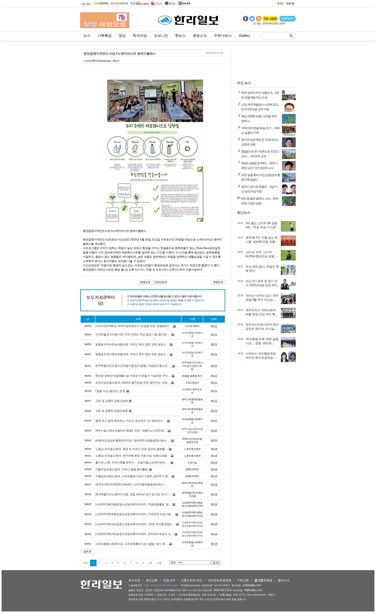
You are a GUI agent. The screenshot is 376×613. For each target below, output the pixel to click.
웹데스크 (283, 580)
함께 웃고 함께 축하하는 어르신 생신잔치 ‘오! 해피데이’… (130, 420)
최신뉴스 (243, 213)
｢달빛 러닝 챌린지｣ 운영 (110, 391)
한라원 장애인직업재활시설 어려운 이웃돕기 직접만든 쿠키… (133, 375)
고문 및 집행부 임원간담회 (111, 400)
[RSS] (258, 20)
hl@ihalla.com (253, 590)
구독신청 (243, 580)
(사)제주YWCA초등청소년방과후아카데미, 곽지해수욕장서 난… (134, 533)
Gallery (244, 36)
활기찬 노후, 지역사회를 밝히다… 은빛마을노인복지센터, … (132, 462)
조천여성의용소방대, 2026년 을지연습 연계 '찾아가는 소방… (132, 382)
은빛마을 (192, 462)
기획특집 (105, 36)
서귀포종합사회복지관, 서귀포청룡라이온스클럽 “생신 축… (131, 543)
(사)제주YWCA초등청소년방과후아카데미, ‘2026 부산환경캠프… (135, 524)
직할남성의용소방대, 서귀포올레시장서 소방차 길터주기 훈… (133, 476)
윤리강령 (152, 580)
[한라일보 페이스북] (245, 20)
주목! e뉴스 (223, 36)
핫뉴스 (180, 36)
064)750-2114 (222, 590)
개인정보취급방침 (219, 580)
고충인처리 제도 (191, 580)
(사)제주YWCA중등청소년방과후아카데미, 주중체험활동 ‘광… (133, 504)
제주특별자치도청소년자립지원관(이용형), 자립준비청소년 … (133, 365)
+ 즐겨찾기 (86, 4)
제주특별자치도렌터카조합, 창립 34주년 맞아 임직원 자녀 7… (133, 494)
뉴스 (86, 36)
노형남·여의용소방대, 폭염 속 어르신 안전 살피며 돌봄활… (131, 448)
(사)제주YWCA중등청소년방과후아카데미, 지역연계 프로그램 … (134, 514)
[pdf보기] (287, 20)
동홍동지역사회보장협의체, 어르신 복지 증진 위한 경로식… (132, 344)
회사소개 (134, 580)
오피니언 (161, 36)
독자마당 (140, 36)
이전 (85, 563)
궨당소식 (200, 36)
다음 (159, 563)
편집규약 (169, 580)
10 (150, 563)
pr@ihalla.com (252, 585)
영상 (122, 36)
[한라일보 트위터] (252, 20)
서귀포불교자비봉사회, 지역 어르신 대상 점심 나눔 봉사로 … (132, 334)
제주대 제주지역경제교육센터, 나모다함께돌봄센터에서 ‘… (131, 484)
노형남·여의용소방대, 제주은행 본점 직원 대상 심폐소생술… (132, 455)
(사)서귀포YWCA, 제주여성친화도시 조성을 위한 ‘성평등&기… (133, 326)
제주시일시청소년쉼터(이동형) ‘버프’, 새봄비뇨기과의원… (131, 430)
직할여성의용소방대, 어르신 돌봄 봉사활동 (121, 469)
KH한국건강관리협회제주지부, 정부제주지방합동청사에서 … (132, 440)
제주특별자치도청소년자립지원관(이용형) (192, 366)
